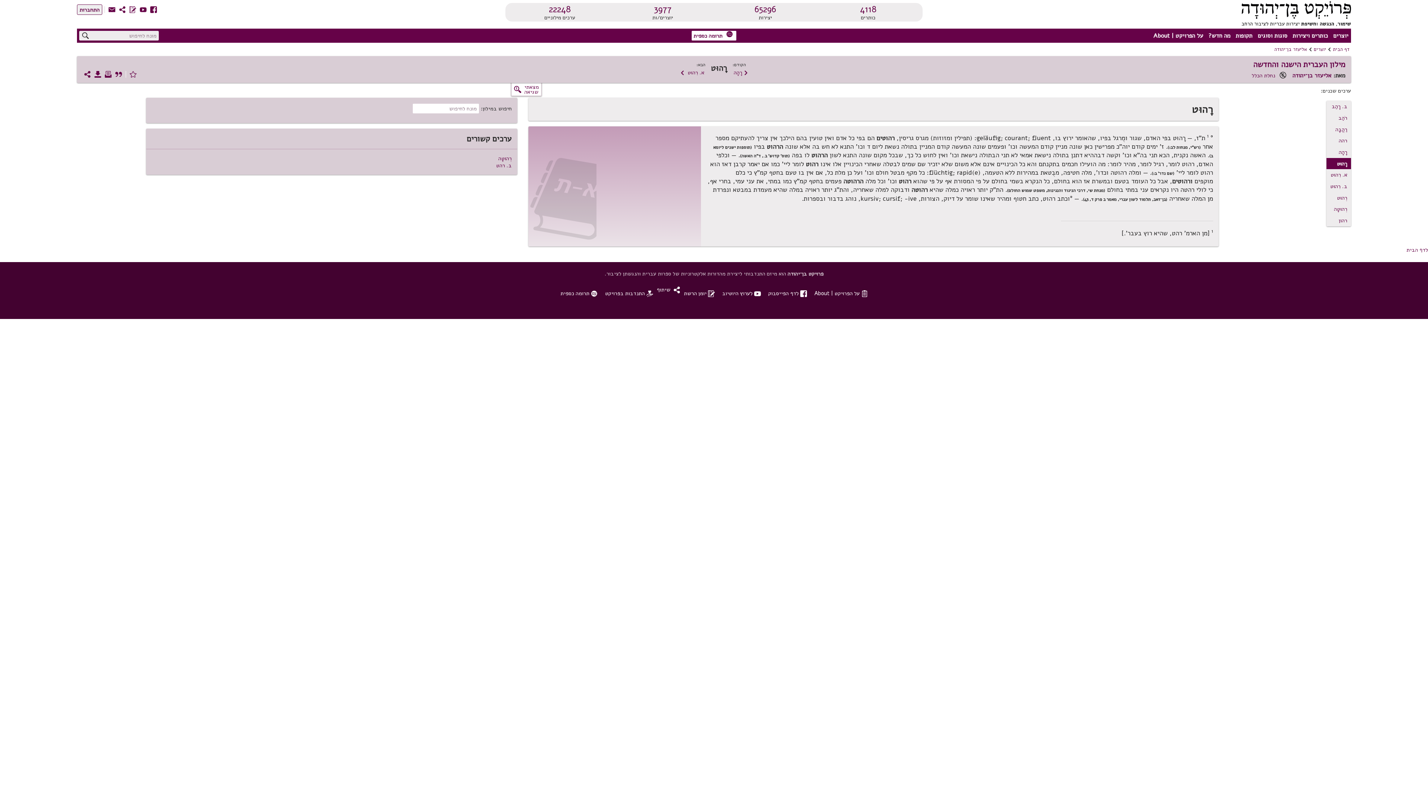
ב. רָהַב (1339, 106)
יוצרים (1340, 36)
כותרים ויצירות (1310, 36)
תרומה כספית (713, 35)
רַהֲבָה (1341, 129)
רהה (1343, 140)
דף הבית (1341, 49)
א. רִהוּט (692, 72)
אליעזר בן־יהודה (1290, 49)
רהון (1343, 220)
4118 (868, 9)
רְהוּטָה (1340, 209)
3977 (663, 9)
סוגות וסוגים (1272, 36)
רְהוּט (1342, 197)
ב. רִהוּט (1338, 186)
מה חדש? (1220, 36)
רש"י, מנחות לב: (1184, 147)
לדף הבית (1417, 250)
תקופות (1244, 36)
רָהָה (741, 72)
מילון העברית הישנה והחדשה (1299, 64)
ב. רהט (504, 165)
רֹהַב (1342, 118)
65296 (765, 9)
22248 (560, 9)
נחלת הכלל (1263, 75)
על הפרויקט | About (1178, 36)
